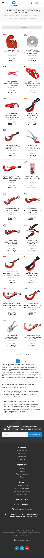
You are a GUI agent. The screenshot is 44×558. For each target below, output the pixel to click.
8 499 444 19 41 (23, 504)
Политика (22, 457)
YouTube (27, 548)
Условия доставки (22, 488)
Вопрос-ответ (22, 494)
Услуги (22, 460)
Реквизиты (22, 454)
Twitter (22, 548)
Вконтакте (17, 548)
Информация (22, 465)
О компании (22, 451)
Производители (22, 474)
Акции (22, 468)
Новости (22, 471)
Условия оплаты (22, 485)
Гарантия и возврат (22, 491)
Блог (22, 477)
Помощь (22, 482)
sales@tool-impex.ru (23, 509)
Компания (22, 447)
